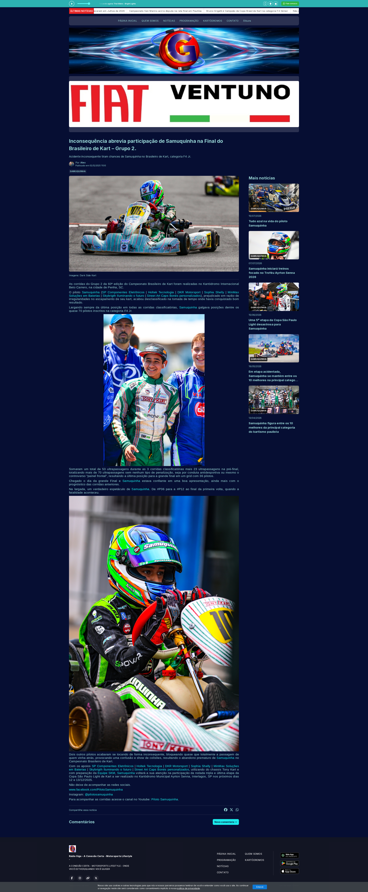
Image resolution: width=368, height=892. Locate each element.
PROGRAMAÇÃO (189, 20)
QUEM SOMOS (150, 20)
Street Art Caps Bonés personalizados (174, 295)
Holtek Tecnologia (161, 292)
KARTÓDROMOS (212, 20)
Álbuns (247, 20)
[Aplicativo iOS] (276, 4)
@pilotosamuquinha (99, 794)
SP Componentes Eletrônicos (123, 292)
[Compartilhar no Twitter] (231, 810)
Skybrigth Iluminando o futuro (123, 295)
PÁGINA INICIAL (127, 20)
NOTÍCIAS (169, 20)
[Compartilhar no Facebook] (225, 810)
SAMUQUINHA (78, 171)
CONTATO (232, 20)
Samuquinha (91, 292)
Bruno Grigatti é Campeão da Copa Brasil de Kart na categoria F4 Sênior (147, 11)
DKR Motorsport (189, 292)
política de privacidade (188, 888)
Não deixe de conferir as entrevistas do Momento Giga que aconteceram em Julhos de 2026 (244, 11)
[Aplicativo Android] (271, 4)
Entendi (259, 887)
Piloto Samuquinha (164, 799)
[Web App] (265, 4)
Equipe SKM (106, 773)
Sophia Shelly (214, 292)
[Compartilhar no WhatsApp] (237, 810)
